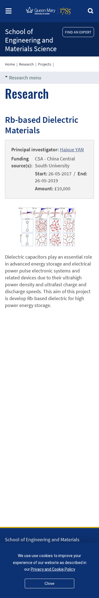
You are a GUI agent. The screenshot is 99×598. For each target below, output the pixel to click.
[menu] (8, 12)
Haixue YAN (72, 149)
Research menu (25, 77)
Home (10, 64)
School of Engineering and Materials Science (31, 40)
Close (49, 583)
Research (26, 64)
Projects (44, 64)
